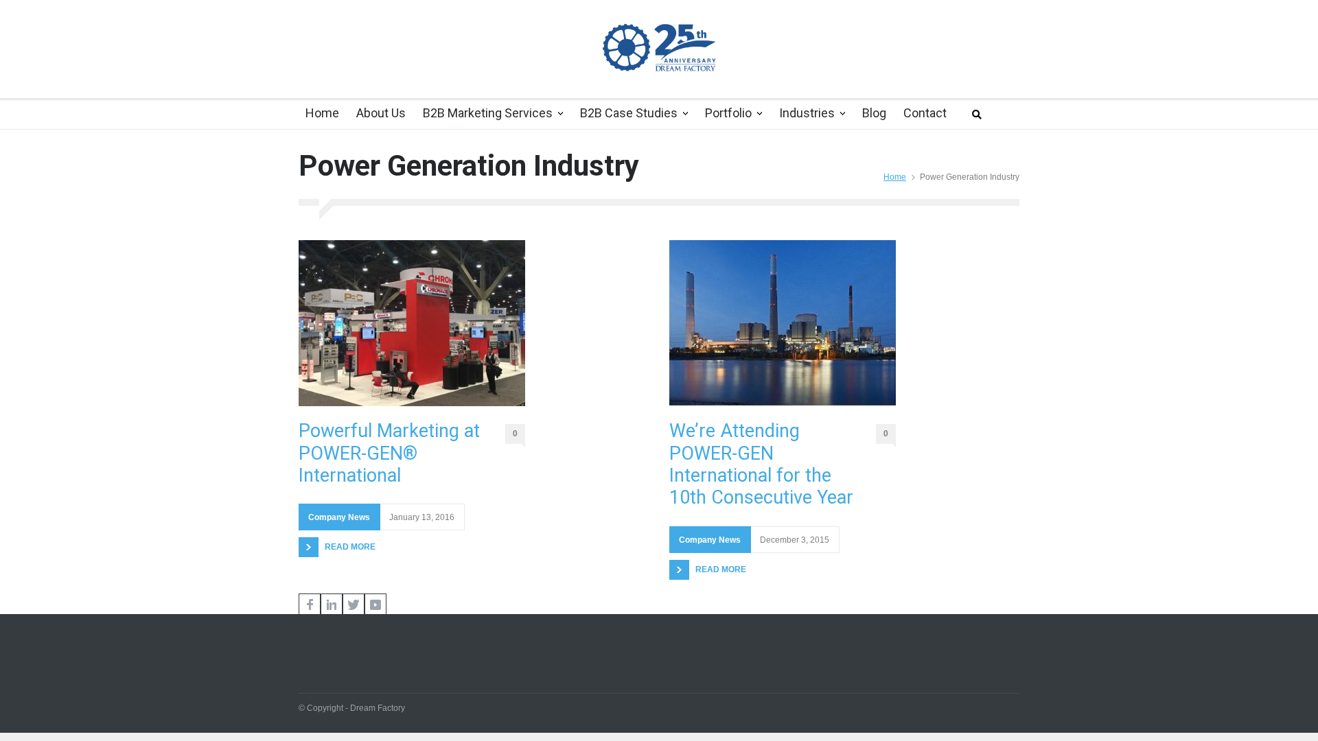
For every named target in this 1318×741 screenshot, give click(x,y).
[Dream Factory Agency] (659, 47)
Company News (339, 517)
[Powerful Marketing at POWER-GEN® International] (412, 323)
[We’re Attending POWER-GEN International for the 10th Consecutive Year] (782, 323)
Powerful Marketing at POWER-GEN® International (389, 453)
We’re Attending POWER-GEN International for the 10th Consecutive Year (761, 464)
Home (894, 177)
